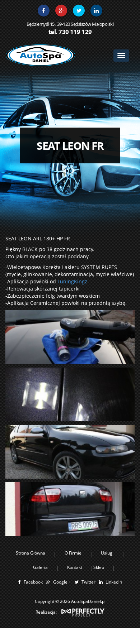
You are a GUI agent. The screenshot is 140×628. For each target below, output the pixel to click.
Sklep (98, 567)
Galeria (40, 567)
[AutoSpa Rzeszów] (40, 55)
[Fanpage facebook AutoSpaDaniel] (44, 10)
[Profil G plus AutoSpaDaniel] (61, 10)
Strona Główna (30, 553)
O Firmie (73, 553)
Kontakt (74, 567)
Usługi (107, 553)
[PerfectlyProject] (82, 612)
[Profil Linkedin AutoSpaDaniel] (96, 10)
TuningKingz (72, 281)
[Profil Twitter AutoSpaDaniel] (79, 10)
